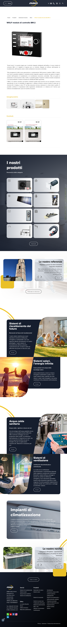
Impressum (44, 623)
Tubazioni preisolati (51, 601)
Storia (21, 606)
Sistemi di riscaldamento (26, 590)
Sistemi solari (23, 592)
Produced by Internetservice (53, 623)
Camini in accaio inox (39, 601)
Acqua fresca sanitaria (25, 594)
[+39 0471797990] (54, 3)
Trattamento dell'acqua (39, 603)
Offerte (48, 608)
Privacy (39, 623)
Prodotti (14, 17)
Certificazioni (37, 610)
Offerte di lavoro (24, 608)
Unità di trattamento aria (53, 603)
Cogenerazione (51, 605)
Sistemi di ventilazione (25, 595)
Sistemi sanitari (50, 606)
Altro (31, 17)
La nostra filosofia (24, 604)
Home (8, 17)
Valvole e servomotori (39, 608)
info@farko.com (14, 610)
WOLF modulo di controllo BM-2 (42, 17)
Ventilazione (50, 590)
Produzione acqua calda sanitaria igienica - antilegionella (53, 593)
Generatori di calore (23, 17)
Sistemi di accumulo (38, 597)
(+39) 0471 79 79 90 (13, 606)
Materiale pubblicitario (25, 609)
